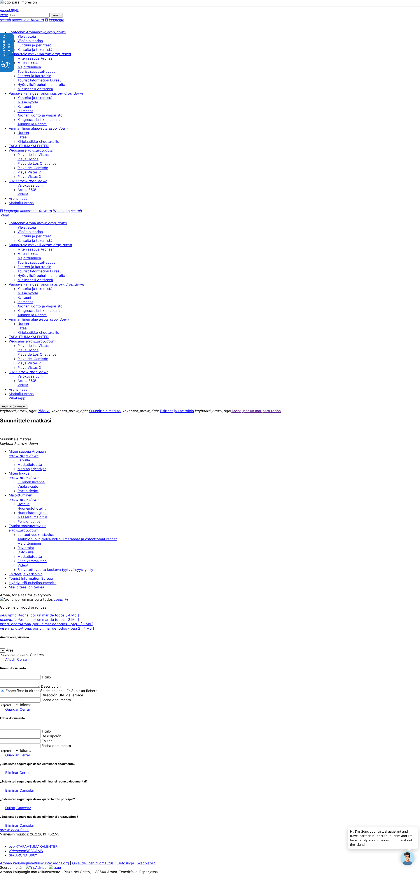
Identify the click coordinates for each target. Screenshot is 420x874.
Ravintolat (26, 548)
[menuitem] (37, 32)
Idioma (25, 705)
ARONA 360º (23, 855)
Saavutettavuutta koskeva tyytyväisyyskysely (55, 569)
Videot (23, 565)
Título (46, 677)
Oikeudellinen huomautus (93, 863)
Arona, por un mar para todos (256, 411)
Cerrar (22, 659)
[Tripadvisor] (37, 867)
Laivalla (24, 460)
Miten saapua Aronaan (27, 453)
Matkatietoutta (30, 464)
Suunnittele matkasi (105, 411)
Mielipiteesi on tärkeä (26, 587)
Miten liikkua (23, 475)
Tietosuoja (125, 863)
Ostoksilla (26, 552)
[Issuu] (55, 867)
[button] (408, 858)
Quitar (10, 808)
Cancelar (26, 790)
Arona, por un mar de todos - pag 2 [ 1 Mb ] (47, 628)
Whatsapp (61, 210)
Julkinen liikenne (31, 482)
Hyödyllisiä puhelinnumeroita (32, 583)
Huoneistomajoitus (33, 512)
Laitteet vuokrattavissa (37, 534)
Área (10, 650)
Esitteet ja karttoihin (177, 411)
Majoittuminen (23, 497)
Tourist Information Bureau (31, 578)
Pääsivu (44, 411)
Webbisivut (146, 863)
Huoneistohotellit (32, 508)
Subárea (37, 655)
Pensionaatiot (29, 521)
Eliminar (11, 772)
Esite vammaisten (32, 561)
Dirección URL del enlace (62, 695)
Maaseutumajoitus (32, 517)
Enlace (47, 741)
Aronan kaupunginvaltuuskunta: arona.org (34, 863)
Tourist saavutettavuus (27, 528)
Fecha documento (56, 700)
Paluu (14, 830)
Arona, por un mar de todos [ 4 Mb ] (39, 615)
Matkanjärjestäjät (32, 469)
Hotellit (24, 504)
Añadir (10, 659)
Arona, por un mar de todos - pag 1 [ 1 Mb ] (46, 624)
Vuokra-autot (29, 486)
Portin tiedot (28, 491)
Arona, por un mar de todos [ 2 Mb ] (39, 619)
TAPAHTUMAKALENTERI (33, 846)
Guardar (12, 709)
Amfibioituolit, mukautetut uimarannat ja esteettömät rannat (67, 539)
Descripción (51, 686)
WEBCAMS (26, 851)
